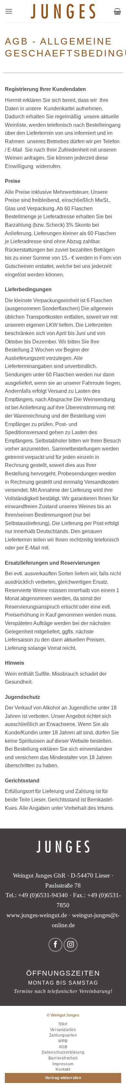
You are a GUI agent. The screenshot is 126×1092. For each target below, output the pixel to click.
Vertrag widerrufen (63, 1078)
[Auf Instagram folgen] (71, 945)
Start (63, 1024)
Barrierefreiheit (63, 1058)
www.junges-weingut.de (36, 915)
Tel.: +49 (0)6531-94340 (36, 895)
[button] (9, 11)
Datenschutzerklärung (63, 1052)
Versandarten (63, 1029)
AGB (63, 1047)
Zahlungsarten (63, 1035)
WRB (63, 1041)
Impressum (63, 1064)
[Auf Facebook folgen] (55, 945)
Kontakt (63, 1069)
